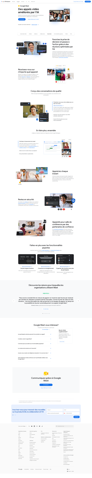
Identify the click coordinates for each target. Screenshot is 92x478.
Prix (28, 1)
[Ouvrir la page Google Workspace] (5, 1)
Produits (18, 1)
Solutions (13, 1)
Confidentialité (26, 469)
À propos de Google (38, 469)
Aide (50, 469)
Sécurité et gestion (33, 431)
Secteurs (22, 1)
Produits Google (45, 469)
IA (26, 1)
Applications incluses (22, 431)
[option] (23, 34)
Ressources (33, 1)
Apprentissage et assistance (67, 432)
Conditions (32, 469)
